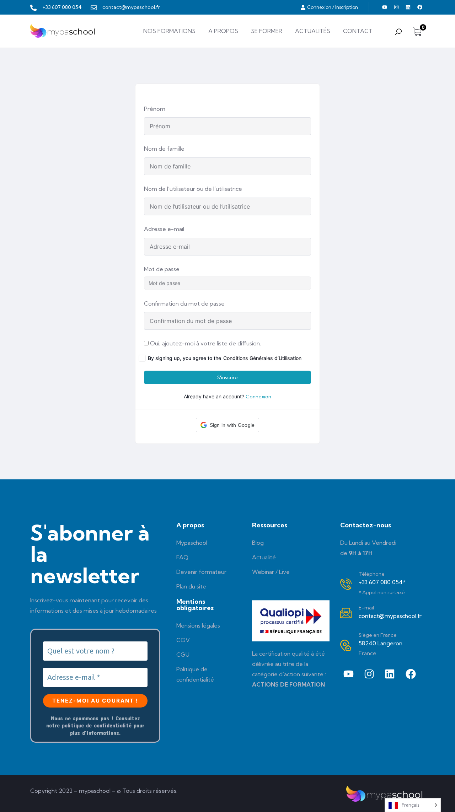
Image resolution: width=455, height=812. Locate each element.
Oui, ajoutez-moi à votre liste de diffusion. (205, 343)
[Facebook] (420, 7)
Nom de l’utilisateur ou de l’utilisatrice (193, 188)
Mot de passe (162, 269)
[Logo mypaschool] (63, 31)
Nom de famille (164, 148)
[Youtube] (385, 7)
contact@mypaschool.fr (390, 615)
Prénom (154, 108)
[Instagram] (396, 7)
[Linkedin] (408, 7)
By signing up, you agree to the (224, 358)
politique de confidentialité (97, 725)
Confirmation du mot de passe (184, 303)
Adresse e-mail (164, 228)
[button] (227, 425)
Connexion (258, 396)
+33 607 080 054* (382, 582)
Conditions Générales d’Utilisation (262, 358)
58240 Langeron (380, 643)
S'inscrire (227, 377)
